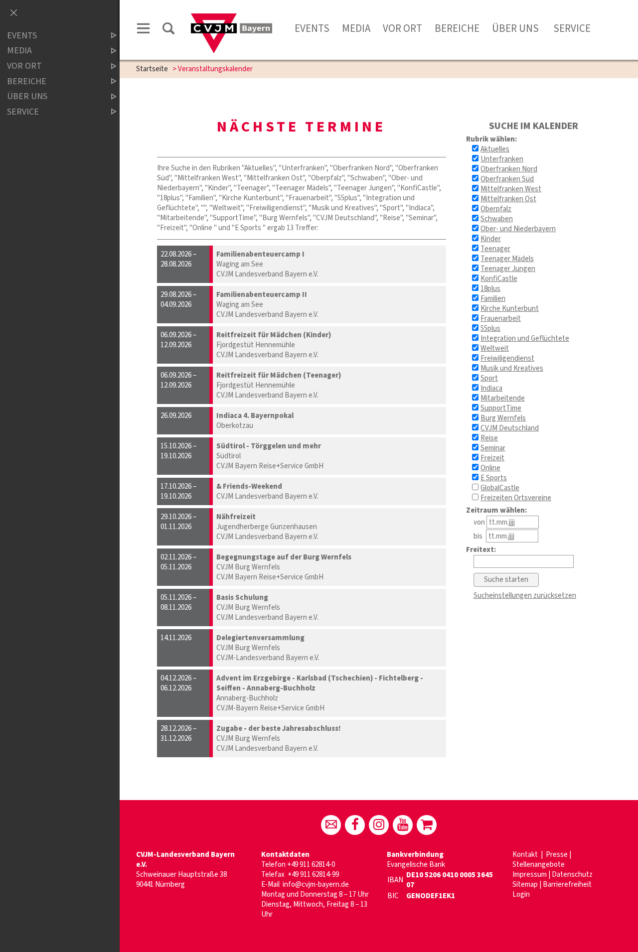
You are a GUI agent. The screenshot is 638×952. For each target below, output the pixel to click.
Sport (489, 378)
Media (356, 28)
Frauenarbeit (500, 318)
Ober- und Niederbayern (518, 229)
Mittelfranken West (510, 189)
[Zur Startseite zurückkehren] (231, 18)
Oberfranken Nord (508, 169)
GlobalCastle (499, 488)
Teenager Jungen (507, 269)
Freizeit (492, 458)
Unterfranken (501, 159)
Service (571, 28)
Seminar (492, 448)
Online (490, 468)
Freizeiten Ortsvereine (515, 498)
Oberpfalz (495, 209)
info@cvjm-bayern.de (316, 884)
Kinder (490, 239)
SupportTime (500, 408)
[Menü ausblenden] (13, 13)
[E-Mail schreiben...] (331, 825)
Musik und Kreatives (511, 368)
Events (312, 28)
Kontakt (525, 854)
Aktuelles (494, 149)
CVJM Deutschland (509, 428)
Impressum (529, 874)
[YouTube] (403, 825)
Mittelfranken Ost (508, 199)
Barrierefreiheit (567, 884)
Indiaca (491, 388)
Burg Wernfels (503, 418)
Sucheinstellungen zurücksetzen (525, 595)
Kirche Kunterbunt (509, 308)
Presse (557, 854)
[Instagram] (379, 825)
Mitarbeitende (502, 398)
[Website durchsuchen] (168, 30)
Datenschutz (572, 874)
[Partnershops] (427, 825)
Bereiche (457, 28)
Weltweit (494, 348)
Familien (492, 298)
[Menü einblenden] (143, 30)
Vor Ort (402, 28)
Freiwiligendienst (507, 358)
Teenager (495, 249)
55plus (490, 328)
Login (521, 894)
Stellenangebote (538, 864)
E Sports (493, 478)
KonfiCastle (498, 278)
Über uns (515, 28)
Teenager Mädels (507, 259)
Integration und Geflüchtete (524, 338)
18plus (490, 288)
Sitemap (525, 884)
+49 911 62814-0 (311, 864)
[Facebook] (355, 825)
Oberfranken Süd (507, 179)
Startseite (152, 69)
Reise (489, 438)
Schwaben (496, 219)
